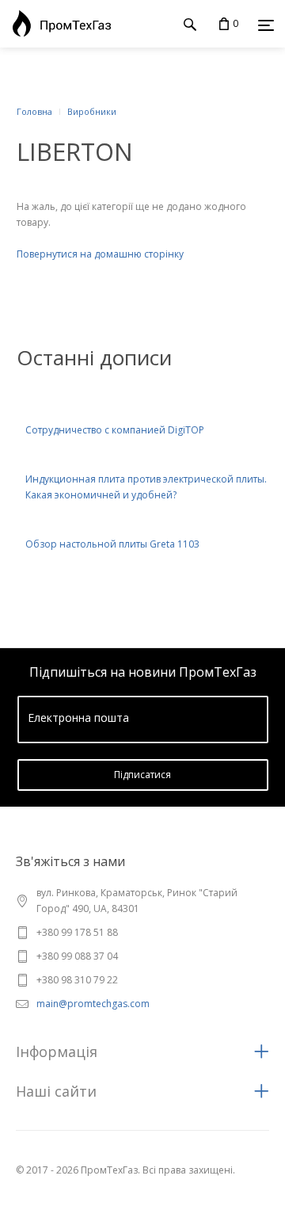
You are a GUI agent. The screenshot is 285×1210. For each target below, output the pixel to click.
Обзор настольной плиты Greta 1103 (112, 544)
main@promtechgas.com (93, 1003)
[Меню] (266, 24)
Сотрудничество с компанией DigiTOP (114, 430)
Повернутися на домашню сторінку (100, 254)
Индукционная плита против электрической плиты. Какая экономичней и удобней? (146, 487)
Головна (34, 111)
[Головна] (58, 24)
